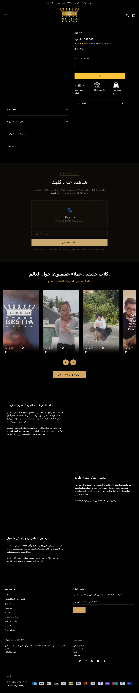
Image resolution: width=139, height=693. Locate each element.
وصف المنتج (11, 109)
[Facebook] (81, 58)
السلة (75, 652)
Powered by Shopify (15, 685)
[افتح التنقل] (5, 15)
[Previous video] (66, 362)
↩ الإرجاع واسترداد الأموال (17, 134)
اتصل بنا (8, 612)
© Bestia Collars (17, 682)
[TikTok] (104, 660)
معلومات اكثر (81, 103)
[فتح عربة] (133, 15)
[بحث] (127, 15)
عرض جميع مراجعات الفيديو (70, 374)
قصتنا (7, 594)
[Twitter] (85, 58)
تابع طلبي (8, 608)
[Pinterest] (88, 58)
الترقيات (8, 625)
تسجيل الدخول (78, 645)
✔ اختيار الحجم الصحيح (15, 121)
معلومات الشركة (11, 617)
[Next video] (73, 362)
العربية (9, 676)
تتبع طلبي (76, 655)
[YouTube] (98, 660)
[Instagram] (86, 660)
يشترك (79, 610)
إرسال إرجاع (10, 603)
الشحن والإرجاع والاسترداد (15, 599)
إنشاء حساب (78, 649)
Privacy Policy (10, 630)
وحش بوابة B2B (11, 621)
